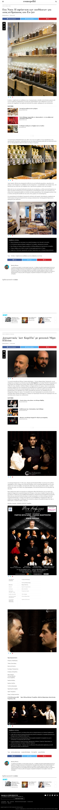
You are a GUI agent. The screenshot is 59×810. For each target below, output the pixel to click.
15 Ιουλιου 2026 (23, 127)
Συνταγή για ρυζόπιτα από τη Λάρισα (28, 108)
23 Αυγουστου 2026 (23, 410)
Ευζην (8, 801)
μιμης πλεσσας (41, 752)
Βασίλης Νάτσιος (6, 15)
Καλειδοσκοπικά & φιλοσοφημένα (20, 801)
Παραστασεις (12, 334)
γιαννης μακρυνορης (15, 752)
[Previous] (31, 136)
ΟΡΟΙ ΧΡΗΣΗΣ (42, 808)
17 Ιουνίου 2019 (12, 343)
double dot (21, 807)
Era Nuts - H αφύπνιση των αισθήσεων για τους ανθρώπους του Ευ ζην (26, 255)
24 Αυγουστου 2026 (23, 401)
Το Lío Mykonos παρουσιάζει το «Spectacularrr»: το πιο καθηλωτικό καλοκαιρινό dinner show (36, 118)
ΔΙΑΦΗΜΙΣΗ (56, 808)
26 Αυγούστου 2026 (31, 784)
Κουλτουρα (7, 334)
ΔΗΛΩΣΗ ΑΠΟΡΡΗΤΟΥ (30, 808)
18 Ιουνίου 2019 (12, 15)
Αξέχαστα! (9, 802)
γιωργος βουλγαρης (25, 752)
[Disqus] (29, 296)
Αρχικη (3, 334)
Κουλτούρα (12, 801)
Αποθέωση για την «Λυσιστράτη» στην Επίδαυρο (31, 409)
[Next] (33, 136)
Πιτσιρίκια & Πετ (30, 801)
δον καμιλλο (34, 752)
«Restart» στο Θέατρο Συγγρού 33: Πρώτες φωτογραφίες (33, 417)
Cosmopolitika (3, 801)
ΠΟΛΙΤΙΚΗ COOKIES (36, 808)
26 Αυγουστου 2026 (15, 322)
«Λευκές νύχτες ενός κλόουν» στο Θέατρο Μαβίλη (31, 400)
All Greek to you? (4, 802)
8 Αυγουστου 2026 (23, 119)
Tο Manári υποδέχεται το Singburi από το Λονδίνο (31, 125)
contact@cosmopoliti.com (22, 808)
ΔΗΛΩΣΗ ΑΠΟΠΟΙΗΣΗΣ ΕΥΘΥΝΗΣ (49, 808)
